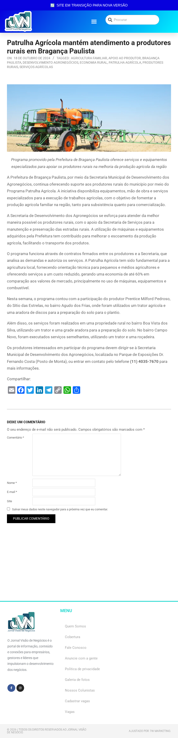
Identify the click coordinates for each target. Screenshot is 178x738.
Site (9, 501)
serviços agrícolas (36, 67)
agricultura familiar (89, 58)
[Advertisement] (89, 568)
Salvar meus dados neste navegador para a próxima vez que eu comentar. (60, 509)
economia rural (93, 62)
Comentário (15, 437)
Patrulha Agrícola (125, 62)
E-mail (12, 492)
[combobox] (132, 20)
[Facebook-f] (11, 688)
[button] (94, 21)
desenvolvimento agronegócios (50, 62)
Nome (12, 483)
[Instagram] (20, 688)
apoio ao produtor (124, 58)
